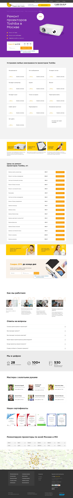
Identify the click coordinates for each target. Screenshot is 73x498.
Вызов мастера (60, 176)
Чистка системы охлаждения (15, 197)
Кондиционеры (13, 476)
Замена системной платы (14, 230)
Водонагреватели (25, 482)
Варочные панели (13, 478)
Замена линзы (11, 209)
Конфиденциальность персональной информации (32, 493)
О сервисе (58, 1)
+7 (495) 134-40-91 (60, 4)
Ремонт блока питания (14, 184)
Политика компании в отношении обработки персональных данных (49, 494)
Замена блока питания (14, 226)
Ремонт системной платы (14, 188)
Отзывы (64, 1)
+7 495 (56, 476)
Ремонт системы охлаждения (15, 176)
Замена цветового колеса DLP (16, 218)
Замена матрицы (12, 205)
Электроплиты (25, 476)
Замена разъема (12, 239)
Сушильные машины (26, 478)
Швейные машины (25, 480)
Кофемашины (12, 482)
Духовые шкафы (13, 480)
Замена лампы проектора (14, 172)
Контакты (51, 1)
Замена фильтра (12, 222)
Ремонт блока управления (15, 201)
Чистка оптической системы (15, 180)
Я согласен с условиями (29, 51)
